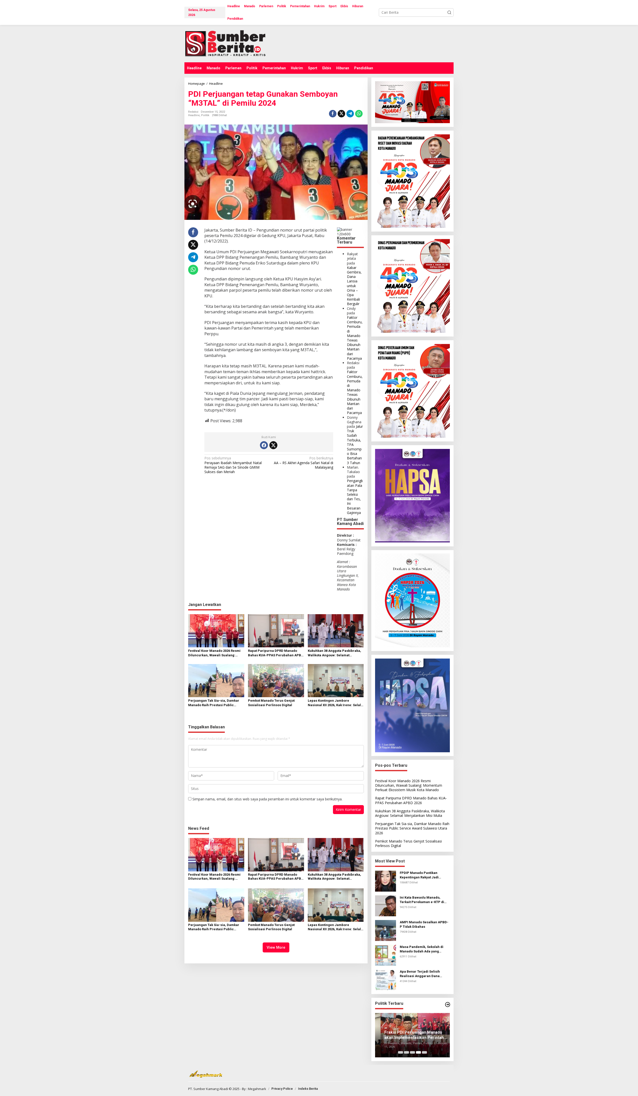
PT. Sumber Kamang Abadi (208, 1089)
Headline (194, 115)
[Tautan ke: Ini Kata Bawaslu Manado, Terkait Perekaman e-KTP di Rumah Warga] (385, 905)
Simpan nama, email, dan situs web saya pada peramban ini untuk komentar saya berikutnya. (267, 799)
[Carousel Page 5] (424, 1052)
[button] (449, 12)
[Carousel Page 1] (400, 1052)
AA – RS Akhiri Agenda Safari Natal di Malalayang (303, 462)
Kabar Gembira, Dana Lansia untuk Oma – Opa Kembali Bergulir (354, 285)
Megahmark (257, 1089)
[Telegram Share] (350, 113)
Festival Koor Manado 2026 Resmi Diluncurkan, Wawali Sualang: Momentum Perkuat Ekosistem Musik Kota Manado (214, 653)
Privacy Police (282, 1089)
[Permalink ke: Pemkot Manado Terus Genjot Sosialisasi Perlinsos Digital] (276, 680)
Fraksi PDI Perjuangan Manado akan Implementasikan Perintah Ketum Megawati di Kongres (408, 1035)
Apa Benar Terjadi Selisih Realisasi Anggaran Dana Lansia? (420, 974)
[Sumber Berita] (229, 43)
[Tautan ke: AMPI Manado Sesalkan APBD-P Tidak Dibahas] (385, 930)
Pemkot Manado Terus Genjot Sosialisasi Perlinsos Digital (271, 703)
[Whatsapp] (359, 113)
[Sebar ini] (332, 113)
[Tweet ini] (341, 113)
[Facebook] (264, 445)
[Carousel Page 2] (406, 1052)
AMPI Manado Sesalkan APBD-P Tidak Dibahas (424, 924)
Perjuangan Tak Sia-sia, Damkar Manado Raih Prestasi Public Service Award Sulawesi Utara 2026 (215, 703)
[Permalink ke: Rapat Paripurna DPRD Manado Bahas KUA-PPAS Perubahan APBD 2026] (276, 630)
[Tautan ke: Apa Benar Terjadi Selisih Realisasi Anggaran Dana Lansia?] (385, 979)
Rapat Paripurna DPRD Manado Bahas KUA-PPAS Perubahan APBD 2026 (275, 653)
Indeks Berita (308, 1089)
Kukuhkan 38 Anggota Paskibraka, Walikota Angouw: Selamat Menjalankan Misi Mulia (334, 653)
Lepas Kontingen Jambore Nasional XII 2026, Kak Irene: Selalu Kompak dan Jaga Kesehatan (335, 703)
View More (276, 947)
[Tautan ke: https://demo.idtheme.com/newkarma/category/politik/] (448, 1005)
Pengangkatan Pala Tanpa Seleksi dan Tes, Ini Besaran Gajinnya (355, 496)
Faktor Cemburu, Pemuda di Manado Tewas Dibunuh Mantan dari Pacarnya (355, 338)
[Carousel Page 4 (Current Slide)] (418, 1052)
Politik (205, 115)
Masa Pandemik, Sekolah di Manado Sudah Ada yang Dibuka (421, 949)
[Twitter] (273, 445)
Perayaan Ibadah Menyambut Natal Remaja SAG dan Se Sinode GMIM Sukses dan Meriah (233, 465)
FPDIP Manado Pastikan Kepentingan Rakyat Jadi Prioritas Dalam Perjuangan (422, 875)
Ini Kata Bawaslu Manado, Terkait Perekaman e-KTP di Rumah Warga (422, 900)
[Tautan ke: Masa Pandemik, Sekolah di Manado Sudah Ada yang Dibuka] (385, 954)
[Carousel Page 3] (412, 1052)
